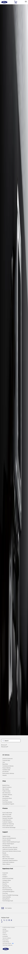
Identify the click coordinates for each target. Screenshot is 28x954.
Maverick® (4, 747)
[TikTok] (1, 922)
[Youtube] (6, 920)
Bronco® (4, 745)
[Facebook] (1, 920)
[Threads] (11, 920)
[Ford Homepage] (6, 950)
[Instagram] (9, 920)
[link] (4, 929)
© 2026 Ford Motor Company (9, 927)
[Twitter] (4, 920)
